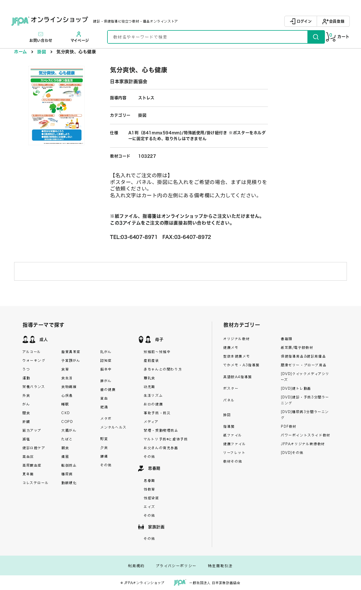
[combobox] (207, 37)
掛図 (41, 52)
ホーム (20, 52)
